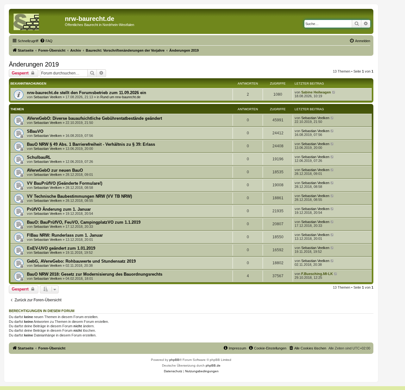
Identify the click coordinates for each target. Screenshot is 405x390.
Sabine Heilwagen (316, 92)
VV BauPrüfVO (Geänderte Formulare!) (64, 183)
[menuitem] (46, 41)
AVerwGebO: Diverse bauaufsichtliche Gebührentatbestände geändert (94, 118)
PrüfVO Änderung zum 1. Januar (59, 209)
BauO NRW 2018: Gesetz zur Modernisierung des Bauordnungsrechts (94, 274)
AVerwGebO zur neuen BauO (55, 170)
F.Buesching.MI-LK (317, 274)
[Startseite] (37, 20)
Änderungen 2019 (34, 64)
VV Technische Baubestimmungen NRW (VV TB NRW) (79, 196)
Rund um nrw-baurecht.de (120, 97)
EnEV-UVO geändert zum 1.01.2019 (61, 248)
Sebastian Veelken (48, 97)
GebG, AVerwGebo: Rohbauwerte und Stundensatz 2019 (81, 261)
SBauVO (35, 131)
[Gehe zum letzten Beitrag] (334, 92)
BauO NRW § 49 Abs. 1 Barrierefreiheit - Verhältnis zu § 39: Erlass (91, 144)
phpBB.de (213, 365)
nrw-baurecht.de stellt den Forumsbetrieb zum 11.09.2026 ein (86, 92)
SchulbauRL (39, 157)
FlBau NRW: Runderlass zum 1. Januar (65, 235)
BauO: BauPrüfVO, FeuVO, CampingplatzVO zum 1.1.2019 (83, 222)
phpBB (174, 359)
